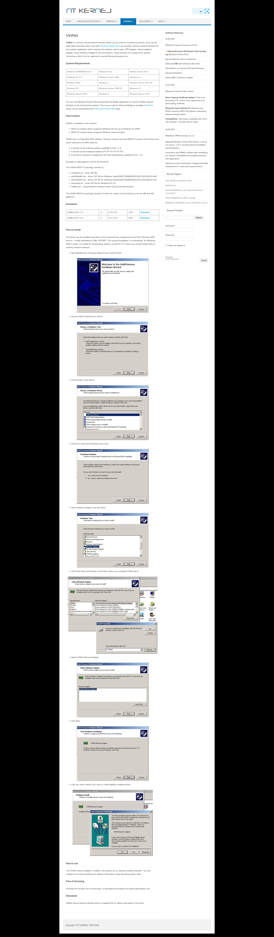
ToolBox (127, 21)
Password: (170, 235)
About (161, 21)
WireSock (111, 21)
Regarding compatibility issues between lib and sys (186, 203)
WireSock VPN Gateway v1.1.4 (179, 136)
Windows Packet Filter (88, 21)
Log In (203, 260)
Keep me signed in (176, 245)
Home (68, 21)
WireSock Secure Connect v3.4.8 (181, 45)
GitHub (150, 105)
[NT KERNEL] (88, 13)
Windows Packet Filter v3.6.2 (179, 91)
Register (169, 257)
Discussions (145, 21)
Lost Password (172, 259)
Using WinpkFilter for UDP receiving (180, 198)
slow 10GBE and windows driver (178, 181)
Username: (170, 226)
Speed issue (170, 185)
